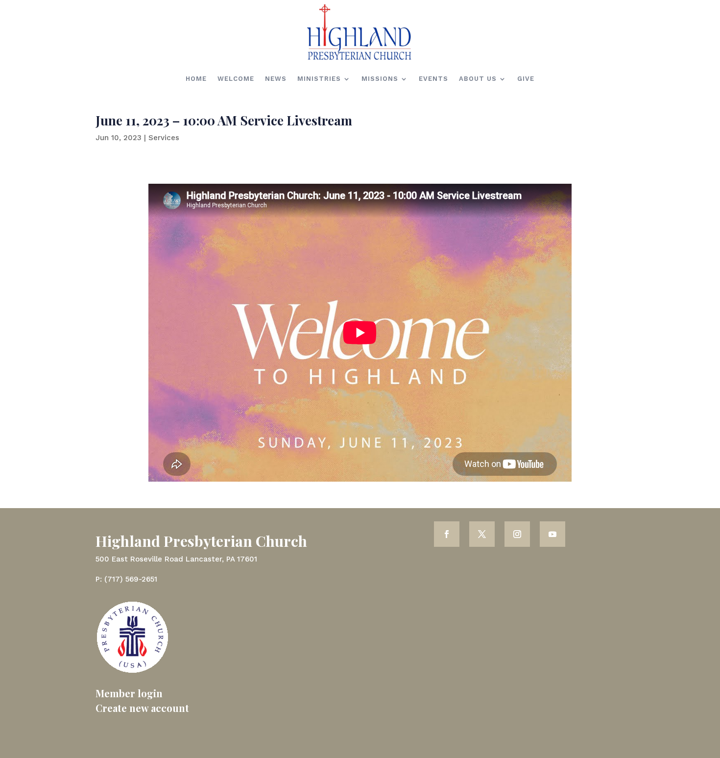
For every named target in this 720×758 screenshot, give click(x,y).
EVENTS (433, 78)
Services (163, 137)
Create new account (142, 707)
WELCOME (235, 78)
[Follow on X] (482, 534)
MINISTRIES (319, 78)
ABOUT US (478, 78)
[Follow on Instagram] (517, 534)
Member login (129, 693)
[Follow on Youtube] (552, 534)
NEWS (276, 78)
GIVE (525, 78)
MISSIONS (379, 78)
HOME (196, 78)
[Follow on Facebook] (446, 534)
